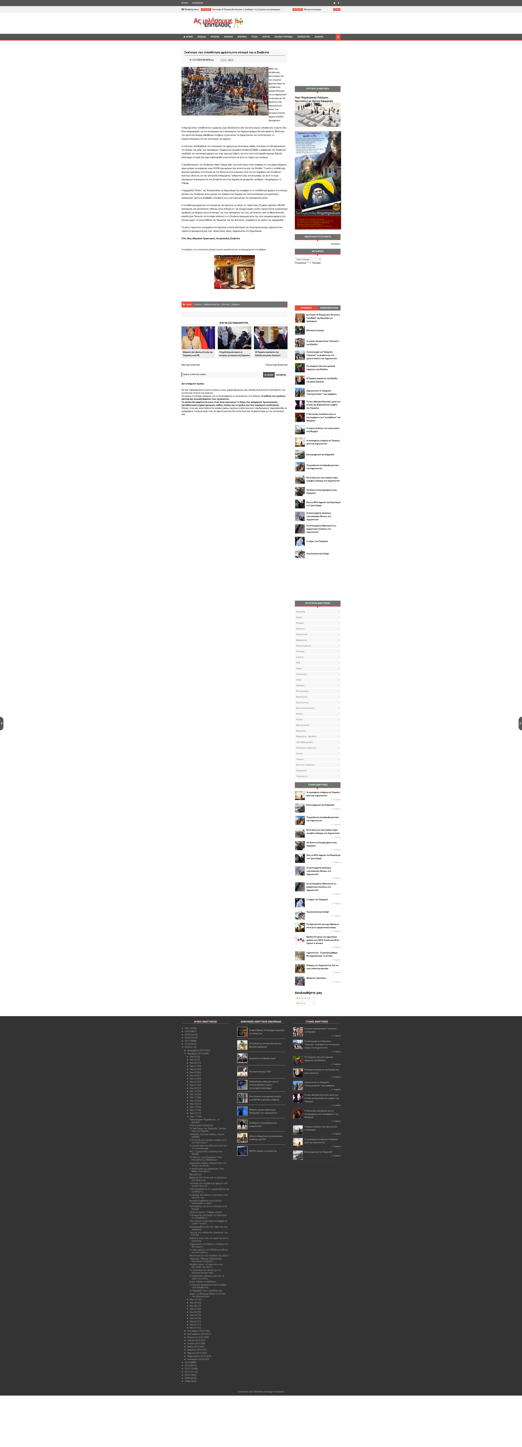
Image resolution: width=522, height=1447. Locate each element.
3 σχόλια (337, 1036)
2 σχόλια (337, 824)
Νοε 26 (193, 1069)
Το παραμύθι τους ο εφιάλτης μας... (206, 1290)
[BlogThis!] (224, 60)
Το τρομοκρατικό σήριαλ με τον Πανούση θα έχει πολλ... (205, 1271)
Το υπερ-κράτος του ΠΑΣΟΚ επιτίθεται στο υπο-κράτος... (208, 1251)
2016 (187, 1044)
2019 (187, 1034)
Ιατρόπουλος (301, 674)
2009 (187, 1378)
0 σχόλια (337, 800)
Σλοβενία (236, 304)
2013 (187, 1365)
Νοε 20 (193, 1088)
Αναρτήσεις (304, 998)
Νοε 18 (193, 1094)
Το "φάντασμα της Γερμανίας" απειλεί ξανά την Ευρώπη (207, 1129)
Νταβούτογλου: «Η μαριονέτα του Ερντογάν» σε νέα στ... (206, 1265)
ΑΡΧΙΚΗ (184, 3)
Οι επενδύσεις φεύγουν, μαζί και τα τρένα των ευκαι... (206, 1277)
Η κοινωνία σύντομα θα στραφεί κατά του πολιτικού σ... (208, 1141)
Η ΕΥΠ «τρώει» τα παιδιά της (263, 1151)
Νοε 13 (193, 1110)
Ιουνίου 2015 (193, 1343)
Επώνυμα (300, 651)
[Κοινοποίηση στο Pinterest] (232, 60)
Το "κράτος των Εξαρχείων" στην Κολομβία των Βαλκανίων (205, 1158)
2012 (187, 1368)
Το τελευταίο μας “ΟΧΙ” (260, 1071)
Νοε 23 (193, 1078)
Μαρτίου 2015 (194, 1353)
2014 (187, 1362)
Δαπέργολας (301, 640)
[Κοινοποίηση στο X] (227, 60)
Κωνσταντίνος (302, 702)
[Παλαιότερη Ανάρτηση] (520, 723)
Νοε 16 (193, 1100)
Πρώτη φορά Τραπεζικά (201, 1125)
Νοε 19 (193, 1091)
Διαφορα (319, 37)
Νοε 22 (193, 1081)
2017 (187, 1041)
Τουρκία (299, 759)
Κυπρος (266, 37)
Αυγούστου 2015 (195, 1337)
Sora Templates (256, 1391)
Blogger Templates (275, 1391)
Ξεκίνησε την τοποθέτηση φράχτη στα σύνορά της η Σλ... (208, 1184)
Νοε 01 (193, 1327)
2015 (187, 1047)
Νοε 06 (193, 1312)
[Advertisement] (293, 23)
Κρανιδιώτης (302, 697)
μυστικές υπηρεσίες (305, 765)
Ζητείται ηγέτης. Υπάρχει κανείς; (205, 1212)
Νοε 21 (193, 1085)
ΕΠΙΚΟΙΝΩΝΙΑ (197, 3)
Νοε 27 (193, 1066)
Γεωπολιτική (303, 37)
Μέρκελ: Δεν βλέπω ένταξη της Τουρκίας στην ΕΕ (198, 354)
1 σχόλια (337, 837)
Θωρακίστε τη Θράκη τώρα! (262, 1058)
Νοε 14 (193, 1107)
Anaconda (300, 612)
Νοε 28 (193, 1063)
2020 (187, 1031)
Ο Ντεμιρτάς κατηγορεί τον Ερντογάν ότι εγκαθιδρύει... (208, 1216)
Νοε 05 (193, 1315)
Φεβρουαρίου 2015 (196, 1356)
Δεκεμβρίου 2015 (196, 1050)
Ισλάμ (298, 680)
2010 (187, 1375)
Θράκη (299, 668)
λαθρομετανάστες (212, 304)
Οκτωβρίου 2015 (196, 1331)
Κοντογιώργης (302, 691)
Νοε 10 (193, 1299)
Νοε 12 (193, 1113)
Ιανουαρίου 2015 (195, 1359)
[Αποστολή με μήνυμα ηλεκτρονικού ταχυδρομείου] (221, 60)
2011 (187, 1372)
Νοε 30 (193, 1056)
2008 (187, 1381)
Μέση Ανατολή (302, 725)
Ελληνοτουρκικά (283, 37)
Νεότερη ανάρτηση (190, 365)
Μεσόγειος (301, 731)
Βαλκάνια (300, 629)
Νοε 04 (193, 1318)
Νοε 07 (193, 1309)
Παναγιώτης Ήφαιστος (306, 748)
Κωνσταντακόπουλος (305, 708)
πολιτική (225, 304)
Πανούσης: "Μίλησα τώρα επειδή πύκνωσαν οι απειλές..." (205, 1260)
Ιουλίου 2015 (194, 1340)
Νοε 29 (193, 1059)
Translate (316, 263)
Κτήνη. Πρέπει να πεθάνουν (202, 1281)
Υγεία (254, 37)
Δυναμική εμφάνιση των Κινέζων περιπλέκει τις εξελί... (205, 1201)
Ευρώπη (214, 37)
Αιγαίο (299, 617)
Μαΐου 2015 (193, 1346)
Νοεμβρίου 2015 (195, 1053)
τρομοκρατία (302, 776)
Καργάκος (300, 685)
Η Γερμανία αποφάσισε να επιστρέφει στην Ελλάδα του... (207, 1286)
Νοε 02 (193, 1324)
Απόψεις (242, 37)
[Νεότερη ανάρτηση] (1, 723)
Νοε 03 (193, 1321)
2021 (187, 1028)
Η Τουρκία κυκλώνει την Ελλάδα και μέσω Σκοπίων (267, 354)
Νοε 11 (193, 1116)
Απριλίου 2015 (194, 1349)
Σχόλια (302, 1003)
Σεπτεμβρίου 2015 (196, 1334)
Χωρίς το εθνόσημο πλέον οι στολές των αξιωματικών (207, 1295)
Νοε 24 (193, 1075)
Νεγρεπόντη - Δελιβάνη (306, 736)
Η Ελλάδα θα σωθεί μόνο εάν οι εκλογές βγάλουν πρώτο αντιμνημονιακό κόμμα (263, 1084)
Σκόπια (299, 753)
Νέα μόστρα (195, 1174)
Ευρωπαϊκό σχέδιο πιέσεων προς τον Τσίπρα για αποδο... (208, 1164)
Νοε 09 (193, 1302)
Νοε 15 (193, 1104)
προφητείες (301, 770)
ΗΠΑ (298, 663)
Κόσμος (228, 37)
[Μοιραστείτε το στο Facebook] (229, 60)
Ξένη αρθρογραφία (304, 742)
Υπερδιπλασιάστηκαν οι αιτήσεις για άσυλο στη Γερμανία (234, 354)
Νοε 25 (193, 1072)
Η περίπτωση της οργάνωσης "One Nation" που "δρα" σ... (206, 1170)
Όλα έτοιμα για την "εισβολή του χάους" (209, 1255)
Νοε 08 (193, 1306)
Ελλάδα (201, 37)
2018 (187, 1037)
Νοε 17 (193, 1097)
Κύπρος (299, 719)
